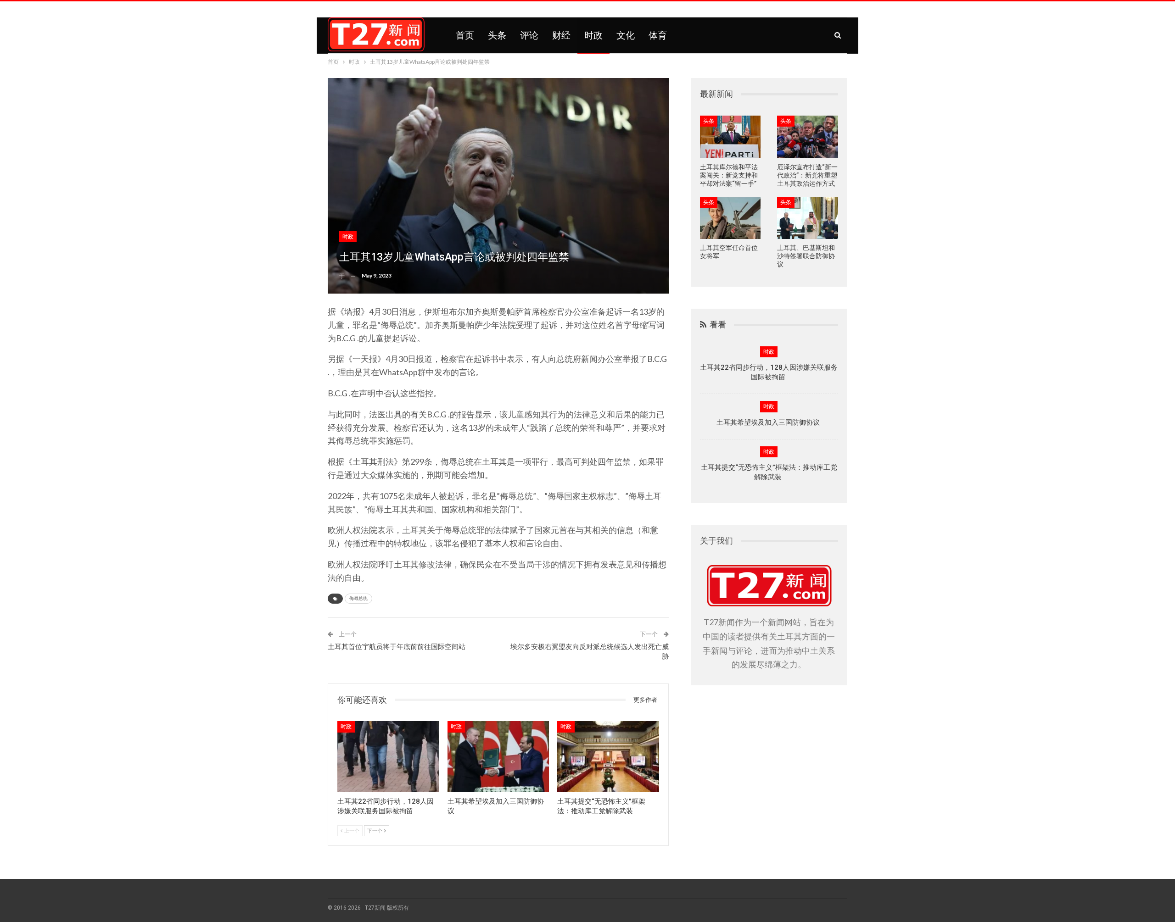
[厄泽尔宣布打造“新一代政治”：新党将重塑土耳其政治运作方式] (807, 137)
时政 (593, 35)
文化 (625, 35)
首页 (465, 35)
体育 (658, 35)
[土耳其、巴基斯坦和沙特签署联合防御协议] (807, 218)
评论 (529, 35)
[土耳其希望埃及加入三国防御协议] (498, 756)
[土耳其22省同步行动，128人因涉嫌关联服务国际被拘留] (388, 756)
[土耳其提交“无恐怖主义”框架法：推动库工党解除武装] (608, 756)
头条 (497, 35)
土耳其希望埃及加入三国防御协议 (769, 422)
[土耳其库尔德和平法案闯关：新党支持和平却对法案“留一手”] (730, 137)
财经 (561, 35)
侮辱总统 (358, 598)
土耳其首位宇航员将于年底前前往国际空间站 (396, 647)
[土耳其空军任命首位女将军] (730, 218)
